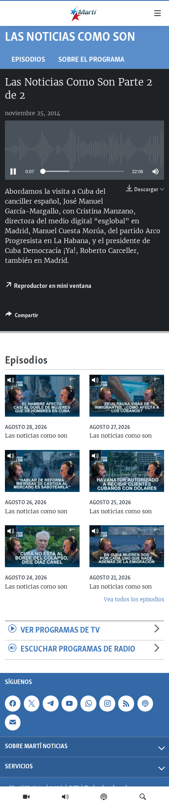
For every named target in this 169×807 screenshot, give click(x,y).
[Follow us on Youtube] (69, 703)
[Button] (21, 317)
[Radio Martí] (65, 796)
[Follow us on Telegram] (50, 703)
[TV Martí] (26, 796)
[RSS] (126, 703)
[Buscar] (142, 796)
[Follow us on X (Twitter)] (31, 703)
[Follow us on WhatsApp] (88, 703)
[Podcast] (103, 796)
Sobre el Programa (91, 60)
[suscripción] (13, 722)
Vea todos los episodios (134, 599)
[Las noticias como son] (42, 396)
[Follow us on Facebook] (13, 703)
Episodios (28, 60)
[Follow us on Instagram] (107, 703)
